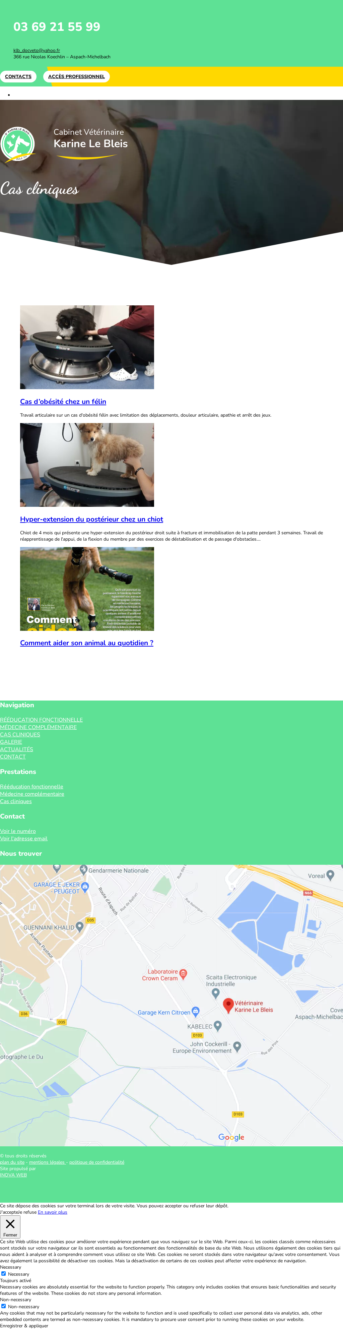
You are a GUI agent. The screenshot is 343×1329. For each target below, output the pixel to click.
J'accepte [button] (9, 1212)
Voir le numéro (18, 831)
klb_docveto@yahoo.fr (36, 50)
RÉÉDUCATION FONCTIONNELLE (56, 95)
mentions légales (47, 1162)
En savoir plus (52, 1212)
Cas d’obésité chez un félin (63, 401)
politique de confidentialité (96, 1162)
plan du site (12, 1162)
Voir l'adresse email (24, 838)
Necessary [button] (10, 1267)
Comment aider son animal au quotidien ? (86, 643)
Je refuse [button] (27, 1212)
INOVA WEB (13, 1175)
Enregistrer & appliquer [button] (24, 1326)
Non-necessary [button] (15, 1299)
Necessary (18, 1274)
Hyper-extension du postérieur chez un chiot (91, 519)
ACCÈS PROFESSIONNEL (76, 76)
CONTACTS (18, 76)
